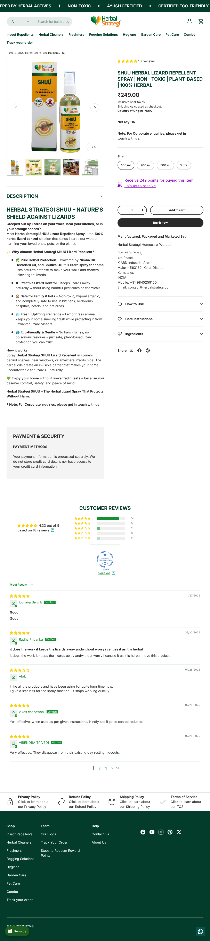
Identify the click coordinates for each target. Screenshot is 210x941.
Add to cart (177, 210)
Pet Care (172, 34)
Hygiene (129, 34)
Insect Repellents (20, 34)
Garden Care (151, 34)
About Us (99, 842)
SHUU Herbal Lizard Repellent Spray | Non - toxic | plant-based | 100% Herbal (42, 52)
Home (10, 52)
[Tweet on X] (131, 350)
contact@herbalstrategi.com (149, 287)
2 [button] (100, 768)
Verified (104, 573)
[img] (20, 596)
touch (82, 404)
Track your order (20, 42)
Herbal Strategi (25, 925)
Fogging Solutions (103, 34)
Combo (189, 34)
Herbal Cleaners (51, 34)
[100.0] (105, 559)
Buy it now (160, 222)
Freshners (76, 34)
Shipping (123, 106)
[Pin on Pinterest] (148, 350)
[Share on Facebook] (139, 350)
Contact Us (100, 834)
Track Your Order (54, 842)
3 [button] (106, 768)
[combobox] (39, 21)
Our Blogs (48, 834)
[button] (200, 21)
